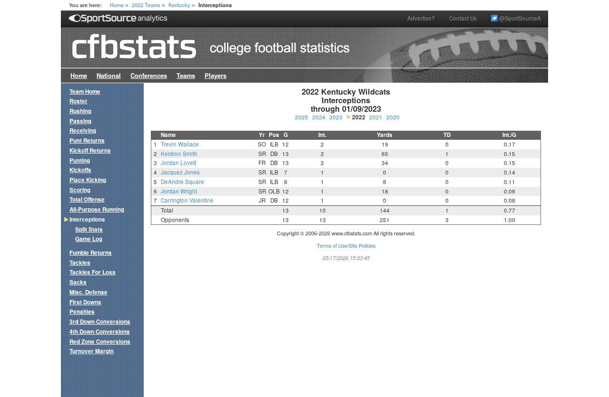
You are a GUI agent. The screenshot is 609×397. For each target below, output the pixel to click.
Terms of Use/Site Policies (346, 245)
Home (117, 5)
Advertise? (421, 18)
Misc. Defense (88, 292)
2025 (301, 117)
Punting (79, 160)
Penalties (82, 312)
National (109, 75)
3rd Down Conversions (99, 322)
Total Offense (87, 199)
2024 (318, 117)
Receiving (82, 130)
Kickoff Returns (90, 150)
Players (215, 75)
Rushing (80, 111)
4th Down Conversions (99, 332)
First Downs (85, 302)
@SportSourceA (519, 18)
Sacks (78, 282)
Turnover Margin (91, 351)
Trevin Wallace (180, 144)
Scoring (79, 190)
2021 (376, 117)
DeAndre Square (182, 181)
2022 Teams (146, 5)
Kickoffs (80, 170)
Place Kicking (87, 180)
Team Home (84, 91)
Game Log (88, 239)
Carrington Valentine (187, 200)
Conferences (148, 75)
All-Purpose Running (96, 209)
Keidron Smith (179, 153)
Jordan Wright (179, 191)
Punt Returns (87, 140)
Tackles (79, 263)
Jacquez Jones (180, 172)
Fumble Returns (90, 253)
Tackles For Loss (92, 272)
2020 (393, 117)
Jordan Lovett (178, 162)
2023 (336, 117)
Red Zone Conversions (99, 342)
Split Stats (89, 229)
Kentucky (179, 5)
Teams (186, 75)
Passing (80, 121)
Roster (78, 101)
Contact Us (463, 18)
